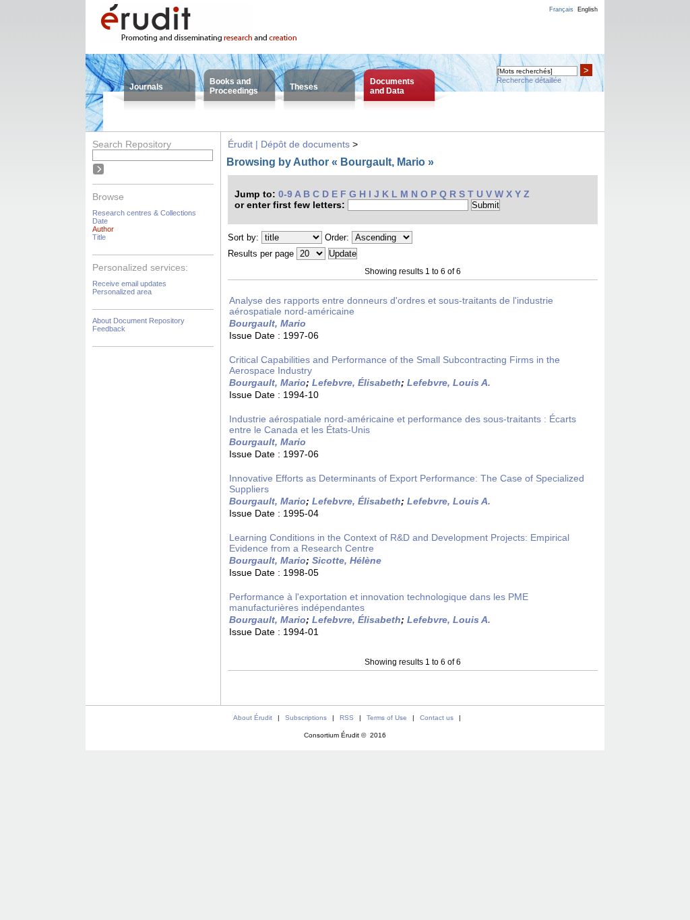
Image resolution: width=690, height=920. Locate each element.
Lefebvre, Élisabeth (356, 382)
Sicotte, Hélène (346, 560)
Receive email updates (129, 284)
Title (99, 237)
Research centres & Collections (144, 213)
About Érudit (252, 717)
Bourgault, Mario (267, 323)
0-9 (285, 194)
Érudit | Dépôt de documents (289, 144)
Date (100, 221)
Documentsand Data (392, 86)
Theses (304, 87)
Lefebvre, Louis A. (449, 382)
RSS (347, 717)
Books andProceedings (234, 86)
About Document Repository (138, 321)
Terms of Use (387, 717)
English (587, 9)
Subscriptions (306, 717)
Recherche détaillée (529, 80)
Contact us (436, 717)
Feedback (108, 329)
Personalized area (122, 292)
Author (103, 229)
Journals (146, 87)
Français (561, 9)
